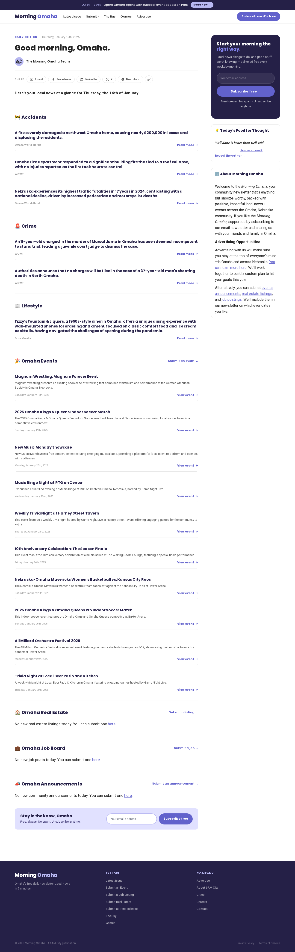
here (111, 724)
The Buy (109, 16)
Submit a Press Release (122, 908)
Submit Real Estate (118, 902)
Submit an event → (183, 361)
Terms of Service (269, 943)
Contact (202, 908)
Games (126, 16)
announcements (227, 294)
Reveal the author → (230, 156)
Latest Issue (72, 16)
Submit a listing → (183, 712)
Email (39, 79)
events (267, 288)
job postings (232, 299)
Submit (92, 16)
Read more (185, 145)
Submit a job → (186, 748)
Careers (202, 902)
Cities (200, 894)
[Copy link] (149, 79)
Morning (36, 16)
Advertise (144, 16)
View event (185, 395)
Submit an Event (117, 887)
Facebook (63, 79)
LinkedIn (91, 79)
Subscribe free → (246, 91)
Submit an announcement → (175, 783)
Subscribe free (175, 818)
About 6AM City (207, 887)
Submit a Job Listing (120, 894)
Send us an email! (251, 150)
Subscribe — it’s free (259, 16)
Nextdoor (133, 79)
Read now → (202, 4)
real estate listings (257, 294)
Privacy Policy (245, 943)
